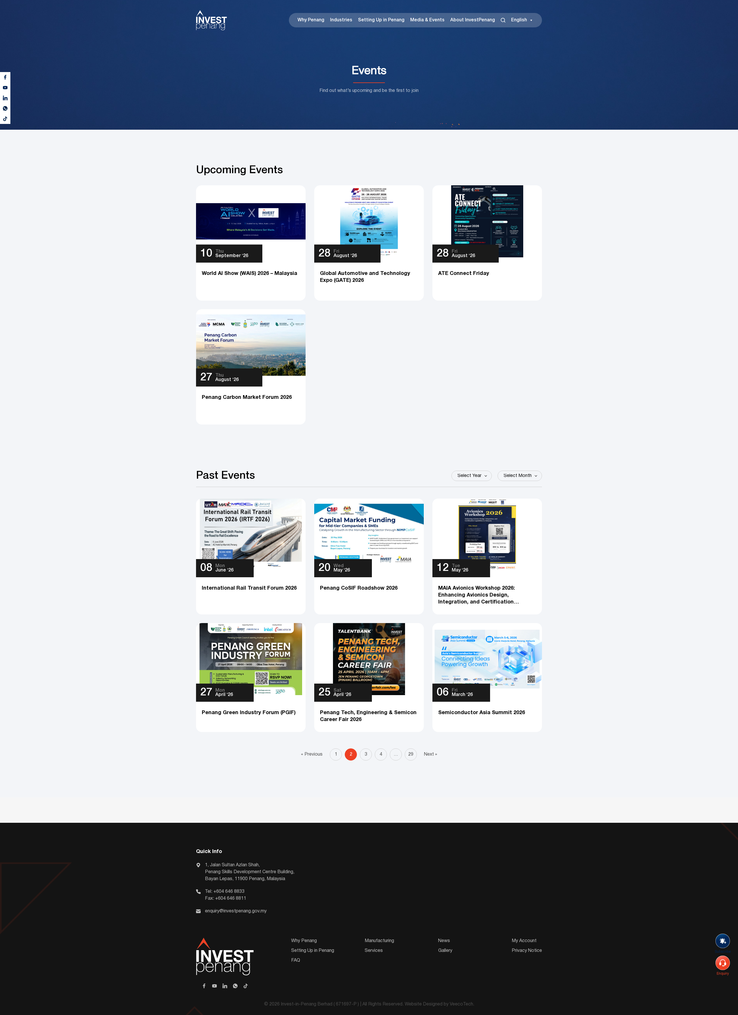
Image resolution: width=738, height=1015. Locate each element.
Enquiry (723, 973)
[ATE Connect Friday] (487, 221)
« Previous (312, 754)
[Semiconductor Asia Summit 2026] (487, 659)
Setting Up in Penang (381, 20)
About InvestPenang (472, 20)
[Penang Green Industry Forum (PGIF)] (251, 659)
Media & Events (427, 20)
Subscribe (723, 951)
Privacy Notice (527, 951)
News (444, 941)
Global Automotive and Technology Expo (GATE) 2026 (365, 277)
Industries (341, 20)
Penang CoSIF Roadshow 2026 (359, 588)
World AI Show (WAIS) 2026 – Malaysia (249, 273)
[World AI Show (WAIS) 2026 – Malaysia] (251, 221)
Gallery (445, 951)
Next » (430, 754)
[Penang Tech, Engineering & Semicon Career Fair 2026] (369, 659)
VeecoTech (461, 1004)
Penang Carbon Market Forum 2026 (247, 397)
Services (374, 951)
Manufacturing (379, 941)
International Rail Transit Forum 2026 (249, 588)
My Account (524, 941)
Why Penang (311, 20)
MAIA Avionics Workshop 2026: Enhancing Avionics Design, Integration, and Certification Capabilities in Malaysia (476, 596)
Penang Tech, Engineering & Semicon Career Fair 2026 (368, 716)
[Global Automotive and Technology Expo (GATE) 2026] (369, 221)
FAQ (295, 961)
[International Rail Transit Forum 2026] (251, 535)
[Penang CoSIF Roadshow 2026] (369, 535)
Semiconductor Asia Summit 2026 (481, 712)
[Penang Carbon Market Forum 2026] (251, 345)
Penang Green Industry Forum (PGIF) (248, 712)
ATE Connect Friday (463, 273)
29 (410, 754)
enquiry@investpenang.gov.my (236, 911)
